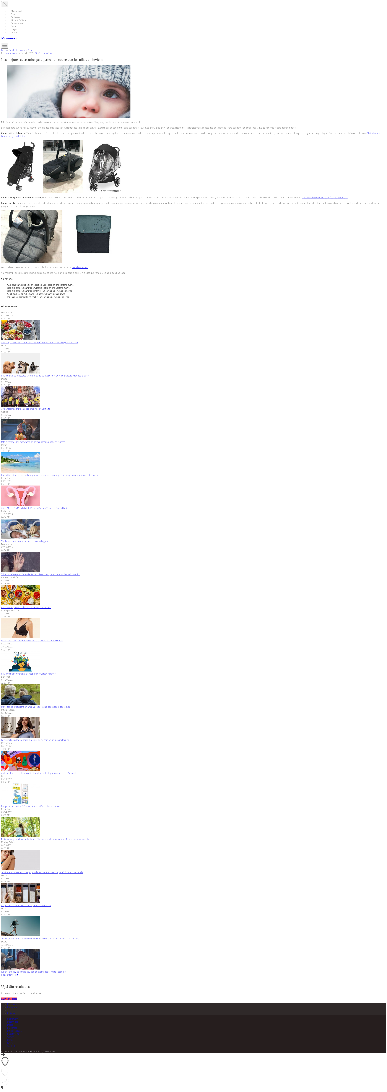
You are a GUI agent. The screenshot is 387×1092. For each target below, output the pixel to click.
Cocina (14, 26)
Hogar (14, 29)
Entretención (17, 23)
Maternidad (16, 11)
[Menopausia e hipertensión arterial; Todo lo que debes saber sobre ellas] (20, 703)
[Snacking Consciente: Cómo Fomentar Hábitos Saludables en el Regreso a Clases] (20, 339)
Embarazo (15, 17)
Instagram (12, 1007)
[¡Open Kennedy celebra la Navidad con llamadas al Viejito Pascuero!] (20, 968)
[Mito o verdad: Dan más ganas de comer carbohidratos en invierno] (20, 438)
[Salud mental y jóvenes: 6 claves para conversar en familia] (20, 670)
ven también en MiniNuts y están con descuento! (325, 197)
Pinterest (11, 1013)
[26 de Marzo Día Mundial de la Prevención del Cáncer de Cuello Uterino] (20, 505)
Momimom (9, 38)
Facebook (12, 1004)
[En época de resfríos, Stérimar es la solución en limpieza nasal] (20, 803)
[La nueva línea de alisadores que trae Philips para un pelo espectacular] (20, 736)
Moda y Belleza (18, 20)
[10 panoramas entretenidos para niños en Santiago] (20, 405)
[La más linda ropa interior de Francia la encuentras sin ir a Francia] (20, 637)
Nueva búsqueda (9, 998)
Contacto (11, 1045)
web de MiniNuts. (80, 267)
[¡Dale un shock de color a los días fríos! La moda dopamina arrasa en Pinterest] (20, 769)
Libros (14, 32)
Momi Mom (11, 53)
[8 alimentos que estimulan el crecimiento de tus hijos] (20, 604)
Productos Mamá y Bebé (21, 50)
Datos (13, 14)
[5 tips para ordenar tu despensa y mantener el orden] (20, 902)
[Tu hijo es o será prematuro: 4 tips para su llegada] (20, 538)
